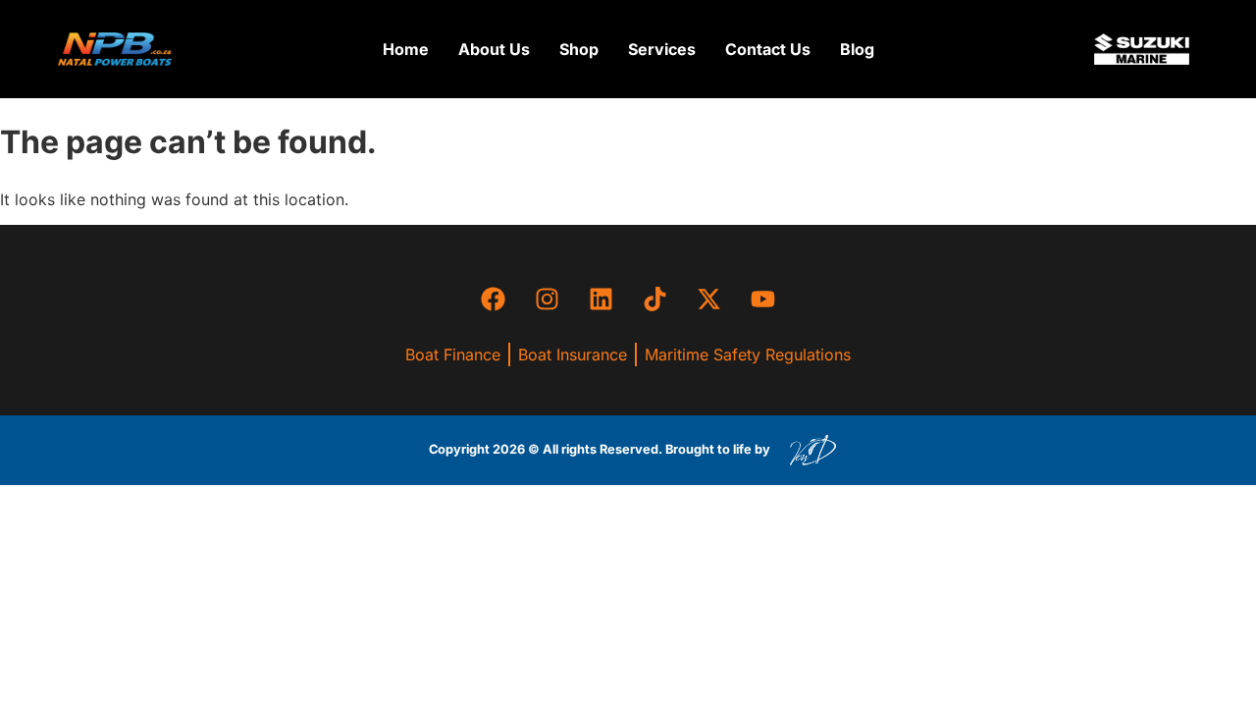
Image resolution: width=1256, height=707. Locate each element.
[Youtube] (763, 298)
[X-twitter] (709, 298)
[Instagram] (547, 298)
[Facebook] (493, 298)
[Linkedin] (601, 298)
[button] (579, 49)
